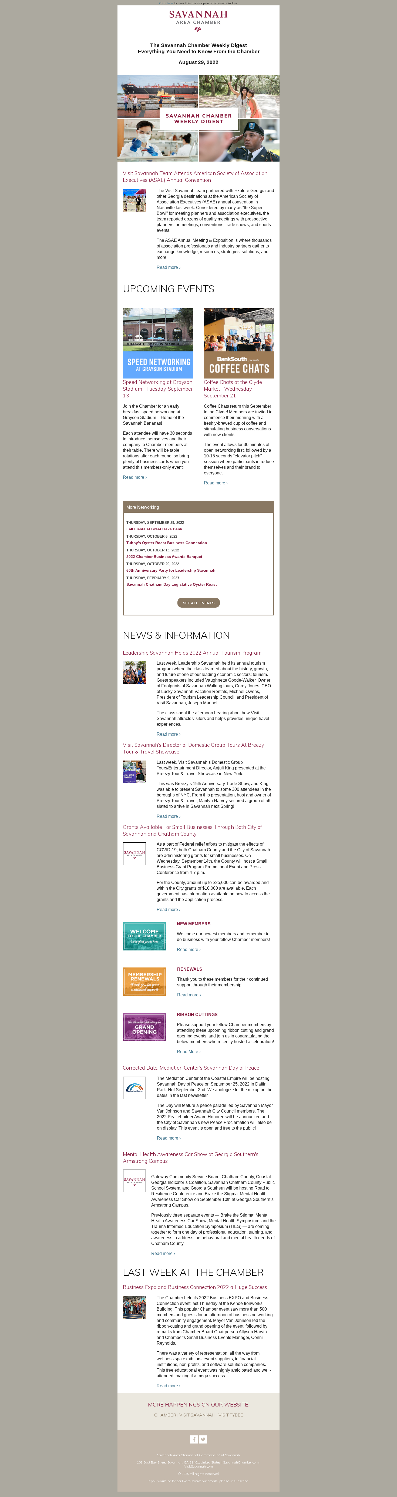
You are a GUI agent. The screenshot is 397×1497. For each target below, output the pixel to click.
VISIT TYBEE (230, 1415)
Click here (166, 3)
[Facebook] (194, 1442)
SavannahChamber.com (241, 1462)
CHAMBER (165, 1415)
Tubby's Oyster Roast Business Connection (166, 543)
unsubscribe (239, 1481)
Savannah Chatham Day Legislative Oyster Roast (171, 584)
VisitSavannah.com (198, 1466)
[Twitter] (203, 1442)
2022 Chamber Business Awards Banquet (164, 556)
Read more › (168, 267)
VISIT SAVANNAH (197, 1415)
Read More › (189, 1051)
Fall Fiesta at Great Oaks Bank (154, 529)
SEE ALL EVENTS (198, 603)
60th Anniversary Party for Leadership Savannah (171, 570)
